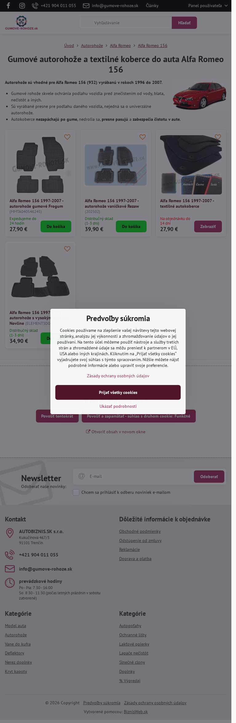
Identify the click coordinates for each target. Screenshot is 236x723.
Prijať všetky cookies (118, 392)
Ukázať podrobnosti (118, 406)
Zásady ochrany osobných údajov (118, 376)
